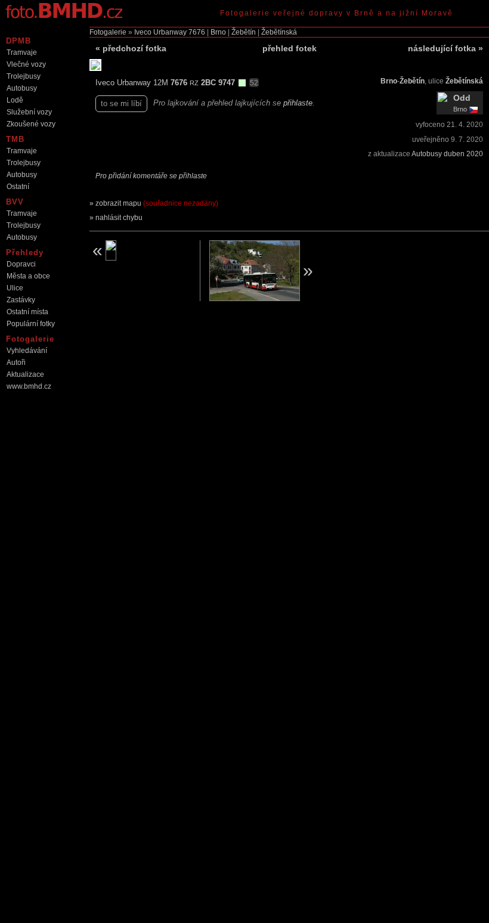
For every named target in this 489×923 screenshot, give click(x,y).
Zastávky (21, 300)
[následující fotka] (262, 270)
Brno (218, 32)
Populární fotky (31, 324)
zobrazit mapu (156, 203)
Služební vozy (29, 112)
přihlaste (297, 102)
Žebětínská (279, 32)
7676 (196, 32)
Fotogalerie (107, 32)
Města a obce (28, 276)
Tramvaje (22, 52)
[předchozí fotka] (140, 250)
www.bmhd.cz (29, 386)
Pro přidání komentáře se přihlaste (151, 176)
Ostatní (18, 186)
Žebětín (243, 32)
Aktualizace (25, 374)
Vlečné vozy (26, 64)
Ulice (15, 288)
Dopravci (21, 264)
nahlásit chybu (119, 217)
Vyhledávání (27, 350)
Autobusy (22, 88)
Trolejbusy (24, 76)
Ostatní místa (27, 312)
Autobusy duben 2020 (447, 154)
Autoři (16, 362)
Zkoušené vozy (31, 124)
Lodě (15, 100)
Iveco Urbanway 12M (133, 82)
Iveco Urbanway (160, 32)
